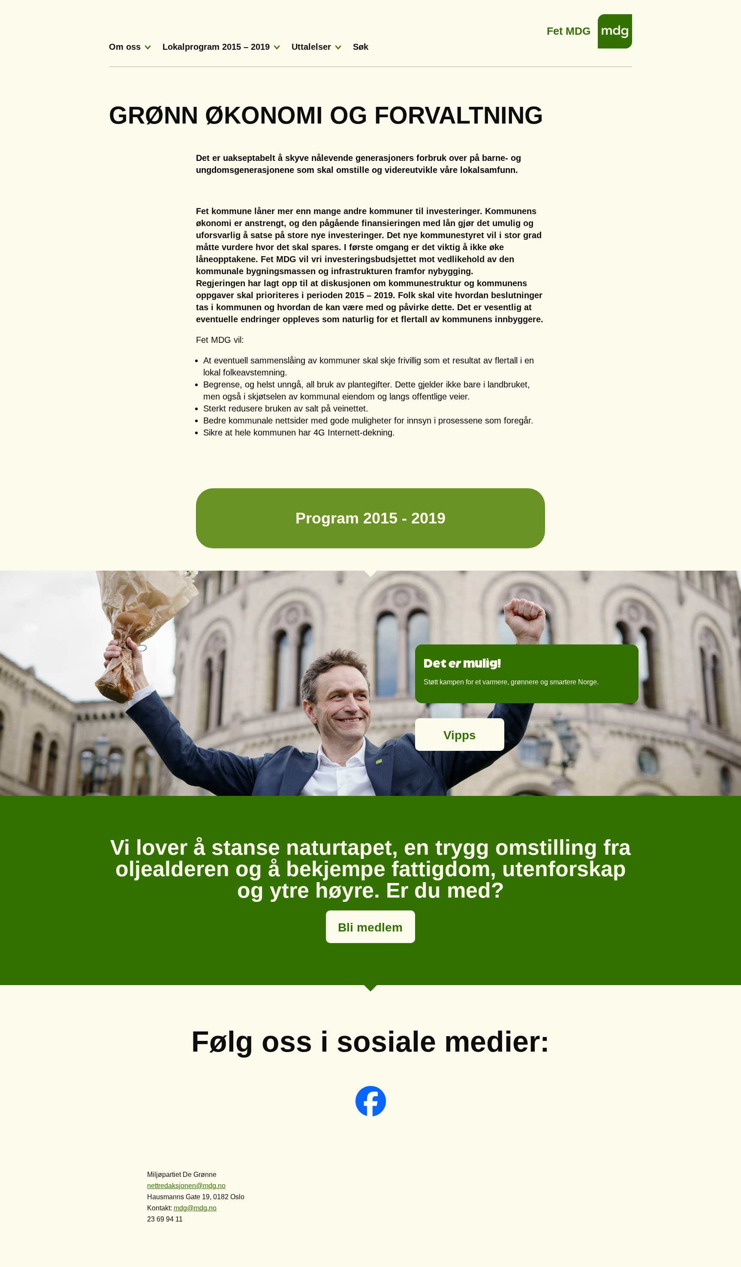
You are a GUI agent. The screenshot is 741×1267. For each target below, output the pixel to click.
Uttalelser (311, 46)
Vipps (459, 735)
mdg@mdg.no (195, 1208)
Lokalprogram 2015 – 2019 (216, 46)
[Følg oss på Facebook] (371, 1114)
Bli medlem (370, 927)
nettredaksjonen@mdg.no (186, 1185)
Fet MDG (568, 28)
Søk (360, 46)
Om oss (125, 46)
